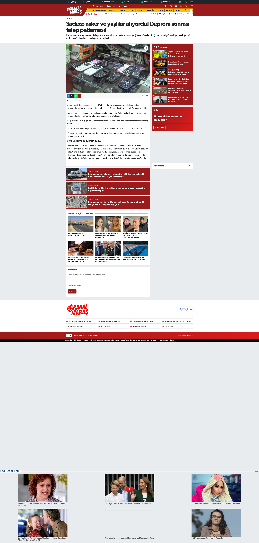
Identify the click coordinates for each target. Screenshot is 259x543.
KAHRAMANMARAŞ (99, 10)
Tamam (172, 340)
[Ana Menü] (191, 6)
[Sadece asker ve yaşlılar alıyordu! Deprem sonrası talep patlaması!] (108, 69)
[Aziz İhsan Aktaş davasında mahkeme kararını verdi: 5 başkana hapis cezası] (80, 248)
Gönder (72, 291)
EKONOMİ (122, 10)
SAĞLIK (160, 10)
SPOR (132, 10)
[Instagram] (187, 309)
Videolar (112, 6)
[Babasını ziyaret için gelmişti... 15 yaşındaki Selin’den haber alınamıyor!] (108, 224)
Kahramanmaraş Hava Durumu (110, 321)
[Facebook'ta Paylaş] (68, 96)
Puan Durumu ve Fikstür (76, 326)
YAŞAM (177, 10)
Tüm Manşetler (105, 326)
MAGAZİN (150, 10)
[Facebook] (180, 309)
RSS (70, 335)
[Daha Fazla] (79, 96)
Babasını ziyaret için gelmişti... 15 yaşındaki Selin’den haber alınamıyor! (107, 235)
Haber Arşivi (169, 326)
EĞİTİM (169, 10)
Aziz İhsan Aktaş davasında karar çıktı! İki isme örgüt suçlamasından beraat (135, 235)
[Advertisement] (172, 147)
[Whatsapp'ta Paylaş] (76, 96)
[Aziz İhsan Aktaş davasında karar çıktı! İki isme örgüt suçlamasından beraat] (135, 224)
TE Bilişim (190, 335)
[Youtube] (191, 309)
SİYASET (140, 10)
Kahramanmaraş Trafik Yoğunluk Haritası (178, 321)
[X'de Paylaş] (72, 96)
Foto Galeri (99, 6)
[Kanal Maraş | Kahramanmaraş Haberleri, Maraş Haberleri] (74, 10)
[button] (191, 10)
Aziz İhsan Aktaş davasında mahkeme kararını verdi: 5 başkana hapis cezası (78, 259)
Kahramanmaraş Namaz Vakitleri (143, 321)
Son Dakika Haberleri (139, 326)
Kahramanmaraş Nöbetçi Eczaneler (80, 321)
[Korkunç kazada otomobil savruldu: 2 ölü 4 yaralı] (80, 224)
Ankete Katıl (159, 127)
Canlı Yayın (125, 6)
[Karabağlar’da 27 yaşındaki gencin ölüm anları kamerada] (135, 248)
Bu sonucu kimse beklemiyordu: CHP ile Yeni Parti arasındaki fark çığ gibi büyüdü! (107, 259)
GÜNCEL (112, 10)
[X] (184, 309)
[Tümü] (190, 110)
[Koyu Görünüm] (181, 6)
